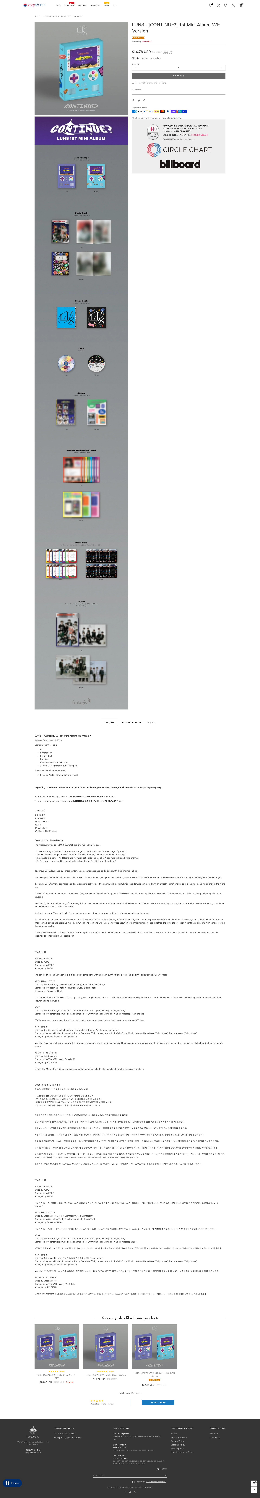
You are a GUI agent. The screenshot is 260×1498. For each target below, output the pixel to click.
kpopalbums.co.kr (33, 1452)
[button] (136, 68)
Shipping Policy (178, 1444)
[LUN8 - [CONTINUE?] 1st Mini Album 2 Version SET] (57, 1346)
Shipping (136, 58)
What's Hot (69, 5)
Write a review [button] (158, 1402)
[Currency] (218, 5)
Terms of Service (179, 1437)
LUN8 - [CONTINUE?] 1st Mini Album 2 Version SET (57, 1376)
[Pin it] (144, 100)
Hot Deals (82, 5)
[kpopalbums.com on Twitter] (130, 1492)
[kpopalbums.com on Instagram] (135, 1492)
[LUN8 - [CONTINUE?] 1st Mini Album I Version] (105, 1346)
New (59, 5)
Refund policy (177, 1448)
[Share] (133, 100)
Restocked (95, 5)
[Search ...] (226, 5)
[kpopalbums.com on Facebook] (124, 1492)
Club (115, 5)
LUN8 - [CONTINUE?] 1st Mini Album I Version (106, 1375)
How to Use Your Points (182, 1452)
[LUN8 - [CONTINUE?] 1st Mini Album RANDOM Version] (154, 1346)
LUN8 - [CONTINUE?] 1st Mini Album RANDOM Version (154, 1376)
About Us (214, 1433)
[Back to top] (254, 1490)
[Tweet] (139, 100)
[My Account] (233, 5)
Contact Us (215, 1437)
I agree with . (151, 83)
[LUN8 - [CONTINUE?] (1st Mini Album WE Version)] (81, 68)
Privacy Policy (177, 1441)
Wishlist (137, 90)
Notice (106, 5)
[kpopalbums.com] (32, 5)
